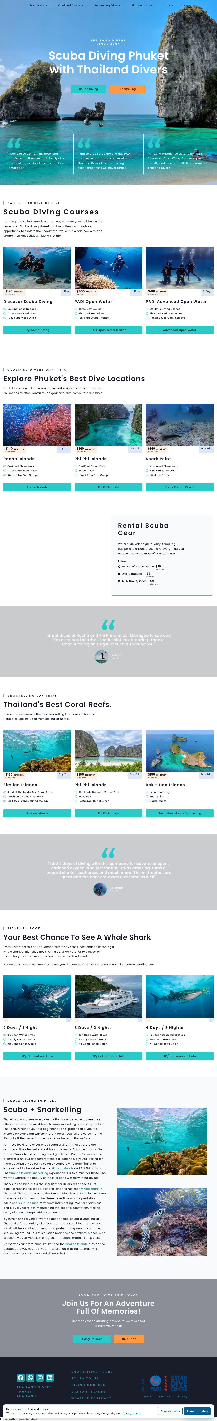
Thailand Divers (34, 1387)
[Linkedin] (50, 1378)
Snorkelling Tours (92, 1372)
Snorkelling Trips (105, 5)
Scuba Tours (85, 1378)
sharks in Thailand (25, 1203)
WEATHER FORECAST (91, 1398)
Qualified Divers (69, 5)
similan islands (88, 1392)
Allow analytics (197, 1411)
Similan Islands (142, 5)
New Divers (36, 5)
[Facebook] (21, 1378)
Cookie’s (164, 1396)
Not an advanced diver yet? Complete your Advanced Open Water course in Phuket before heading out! (78, 964)
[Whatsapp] (30, 1378)
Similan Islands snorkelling (28, 1173)
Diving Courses (88, 1385)
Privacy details (132, 1413)
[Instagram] (40, 1378)
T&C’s (147, 1396)
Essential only (170, 1411)
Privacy (182, 1396)
